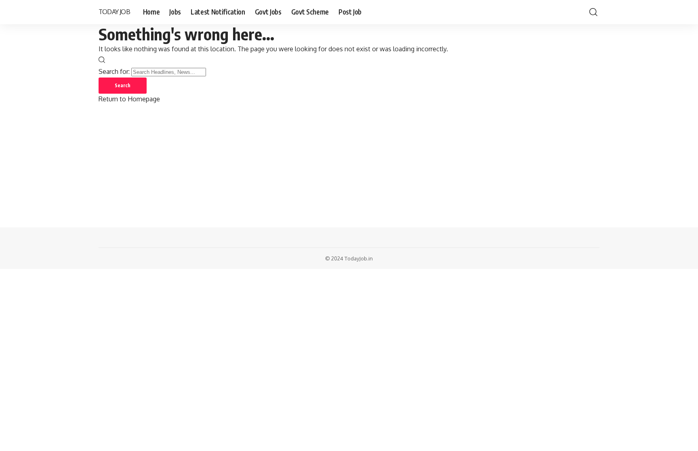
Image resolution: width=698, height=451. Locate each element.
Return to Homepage (129, 99)
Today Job (114, 12)
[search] (593, 12)
